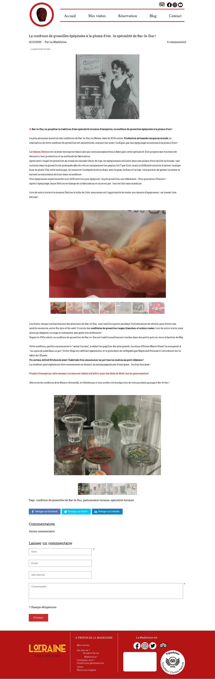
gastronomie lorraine (96, 500)
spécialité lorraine (122, 500)
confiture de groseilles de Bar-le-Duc (59, 500)
